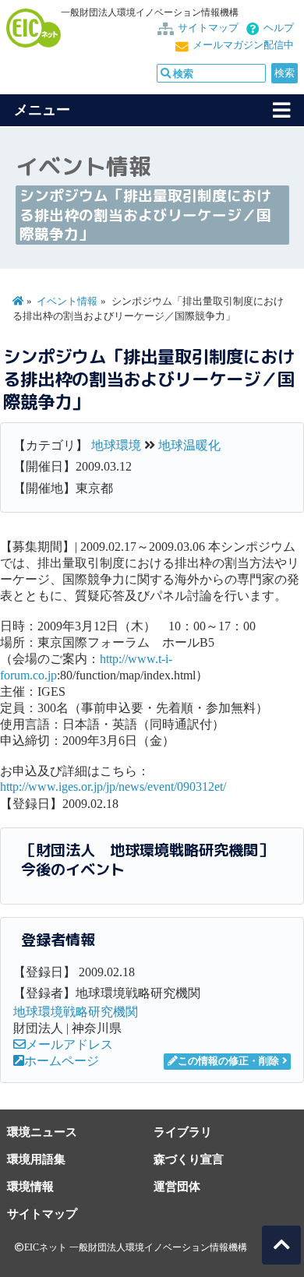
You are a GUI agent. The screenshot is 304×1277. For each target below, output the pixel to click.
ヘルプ (278, 28)
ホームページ (61, 1060)
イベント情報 (67, 301)
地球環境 (116, 445)
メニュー (42, 110)
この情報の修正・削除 (228, 1061)
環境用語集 (36, 1159)
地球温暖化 (189, 445)
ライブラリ (183, 1131)
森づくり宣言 (189, 1159)
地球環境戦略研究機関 (75, 1011)
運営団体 (177, 1186)
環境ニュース (42, 1131)
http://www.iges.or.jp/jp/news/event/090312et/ (113, 786)
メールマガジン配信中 (243, 45)
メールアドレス (69, 1044)
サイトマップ (208, 28)
